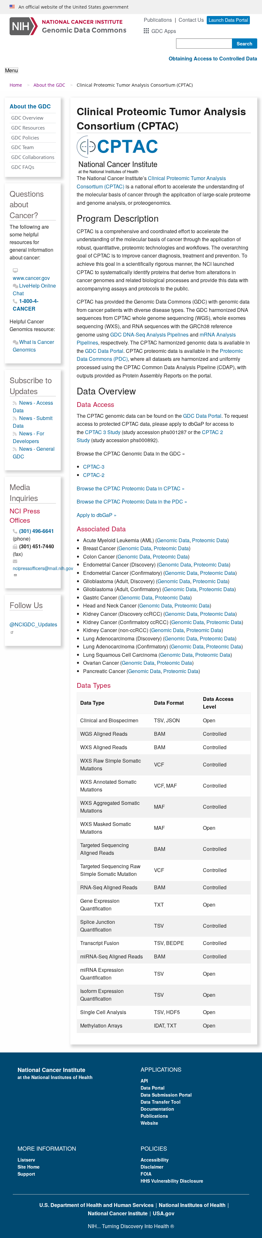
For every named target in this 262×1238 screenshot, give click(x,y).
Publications (158, 19)
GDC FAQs (22, 167)
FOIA (146, 1173)
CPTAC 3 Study (102, 432)
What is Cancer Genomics (33, 345)
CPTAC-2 (93, 475)
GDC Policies (25, 137)
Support (26, 1173)
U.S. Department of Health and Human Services (96, 1205)
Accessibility (155, 1159)
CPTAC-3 (93, 466)
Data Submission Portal (166, 1094)
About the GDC (49, 85)
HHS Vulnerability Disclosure (172, 1180)
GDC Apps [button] (163, 31)
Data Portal (153, 1087)
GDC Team (22, 147)
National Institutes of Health (192, 1205)
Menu (11, 70)
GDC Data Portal (104, 350)
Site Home (29, 1166)
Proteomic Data (209, 540)
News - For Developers (28, 437)
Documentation (157, 1109)
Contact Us (191, 19)
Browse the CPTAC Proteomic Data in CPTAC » (131, 488)
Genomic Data (173, 540)
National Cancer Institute (118, 1213)
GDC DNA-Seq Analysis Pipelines (149, 334)
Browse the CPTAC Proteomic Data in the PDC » (132, 501)
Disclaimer (152, 1166)
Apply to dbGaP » (97, 515)
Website (149, 1123)
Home (16, 85)
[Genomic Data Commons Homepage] (68, 25)
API (144, 1080)
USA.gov (163, 1213)
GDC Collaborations (32, 157)
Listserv (26, 1159)
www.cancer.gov (31, 278)
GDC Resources (28, 127)
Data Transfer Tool (161, 1101)
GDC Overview (27, 118)
